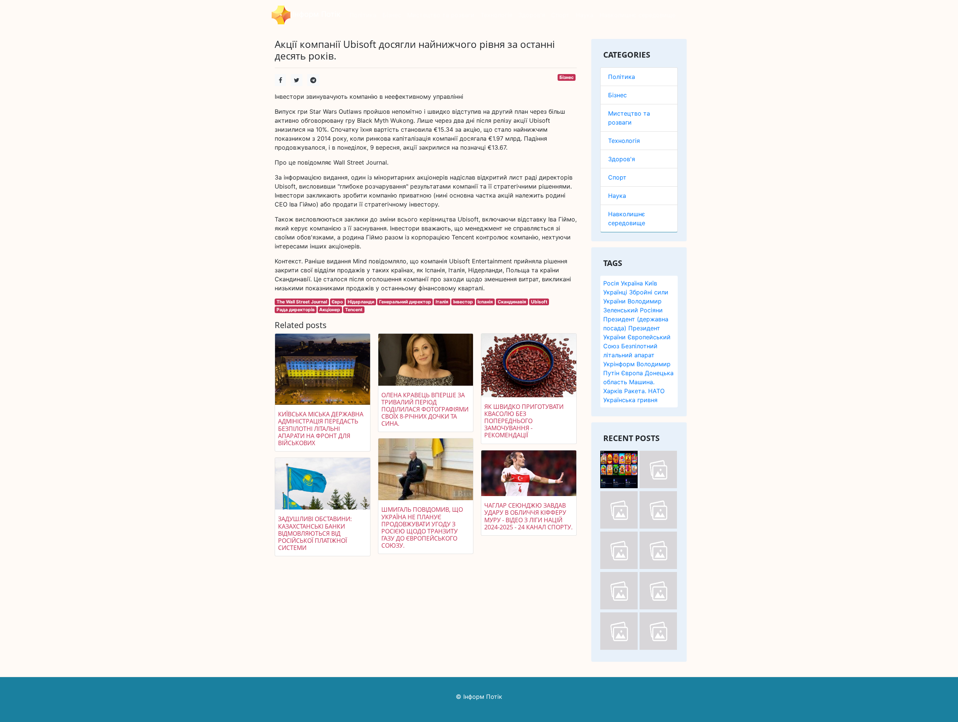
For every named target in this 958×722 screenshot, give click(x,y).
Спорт (617, 177)
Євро (337, 302)
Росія (611, 283)
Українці (615, 292)
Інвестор (463, 302)
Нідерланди (361, 302)
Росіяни (651, 310)
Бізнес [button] (391, 15)
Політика (621, 76)
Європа (632, 373)
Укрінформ (619, 364)
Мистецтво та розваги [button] (441, 15)
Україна (632, 283)
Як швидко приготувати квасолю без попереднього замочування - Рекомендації (524, 421)
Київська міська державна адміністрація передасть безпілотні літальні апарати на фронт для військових (320, 428)
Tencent (354, 309)
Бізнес (617, 95)
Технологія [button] (496, 15)
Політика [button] (363, 15)
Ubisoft (539, 302)
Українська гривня (630, 400)
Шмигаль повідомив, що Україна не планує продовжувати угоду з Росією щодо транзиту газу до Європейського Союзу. (422, 527)
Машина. (642, 382)
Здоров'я (621, 159)
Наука (617, 195)
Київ (651, 283)
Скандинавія (512, 302)
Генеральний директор (405, 302)
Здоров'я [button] (531, 15)
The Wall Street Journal (302, 302)
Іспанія (485, 302)
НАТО (656, 391)
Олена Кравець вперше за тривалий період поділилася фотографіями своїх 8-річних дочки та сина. (425, 409)
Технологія (624, 140)
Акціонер (329, 309)
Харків (612, 391)
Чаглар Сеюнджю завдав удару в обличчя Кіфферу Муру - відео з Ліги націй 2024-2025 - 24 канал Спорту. (528, 516)
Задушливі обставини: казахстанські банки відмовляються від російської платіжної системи (315, 533)
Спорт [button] (560, 15)
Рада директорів (296, 309)
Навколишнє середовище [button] (637, 15)
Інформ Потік (315, 14)
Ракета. (635, 391)
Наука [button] (585, 15)
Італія (442, 302)
